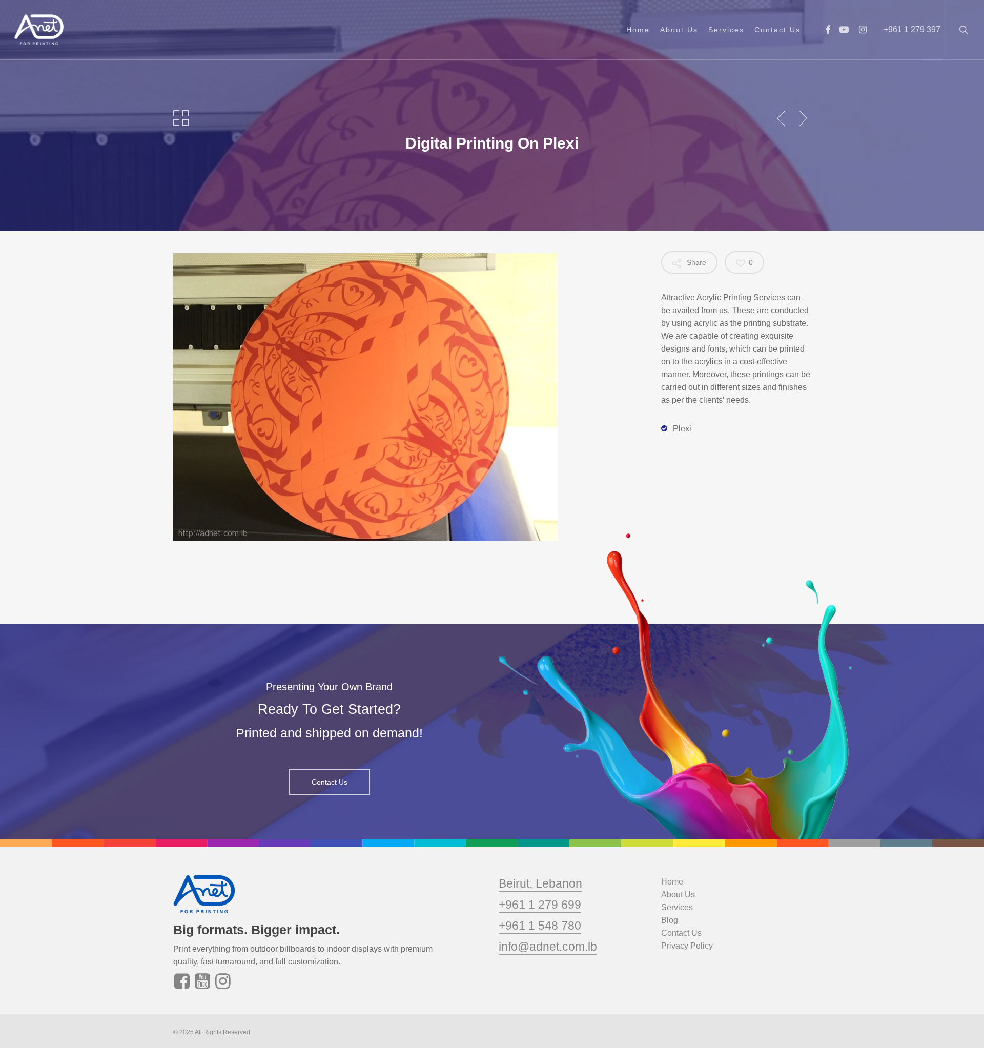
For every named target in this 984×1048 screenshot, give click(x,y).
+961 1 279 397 (912, 29)
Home (672, 881)
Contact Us (681, 933)
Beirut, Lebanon (540, 883)
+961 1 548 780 (540, 925)
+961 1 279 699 (540, 904)
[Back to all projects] (181, 118)
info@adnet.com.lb (548, 946)
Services (677, 907)
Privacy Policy (687, 945)
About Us (678, 894)
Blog (669, 920)
